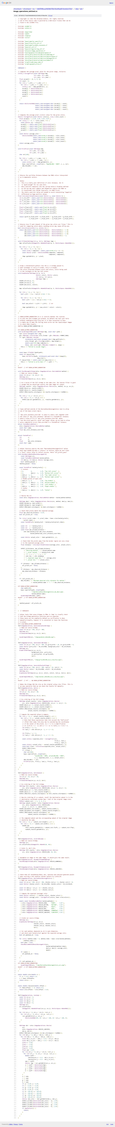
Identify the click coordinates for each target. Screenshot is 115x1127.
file (50, 15)
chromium (17, 9)
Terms (21, 1124)
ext (81, 9)
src (34, 9)
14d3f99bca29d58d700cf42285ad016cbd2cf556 (54, 9)
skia (76, 9)
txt (107, 1124)
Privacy (16, 1124)
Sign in (111, 3)
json (111, 1124)
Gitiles (11, 1124)
